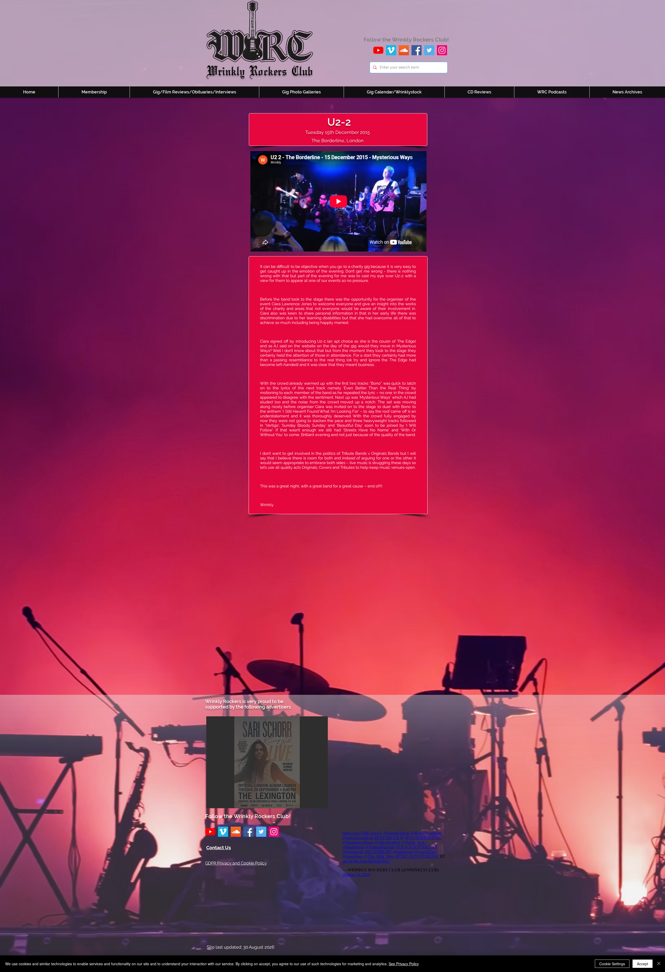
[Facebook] (416, 50)
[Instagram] (442, 50)
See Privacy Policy (404, 963)
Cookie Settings (612, 963)
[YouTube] (378, 50)
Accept (642, 963)
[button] (267, 762)
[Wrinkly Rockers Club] (391, 50)
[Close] (659, 964)
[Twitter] (429, 50)
